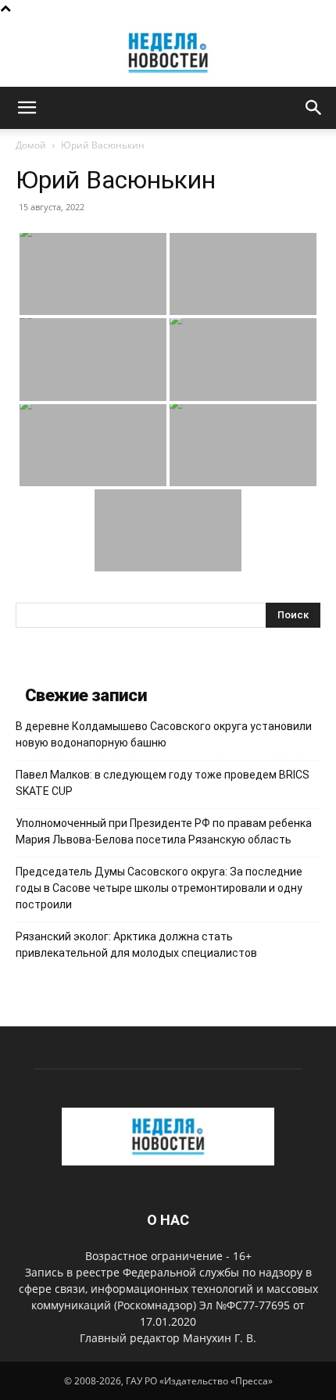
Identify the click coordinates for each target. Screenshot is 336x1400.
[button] (27, 108)
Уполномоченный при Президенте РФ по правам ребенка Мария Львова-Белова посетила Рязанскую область (164, 831)
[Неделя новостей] (168, 52)
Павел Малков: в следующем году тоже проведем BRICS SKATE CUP (162, 782)
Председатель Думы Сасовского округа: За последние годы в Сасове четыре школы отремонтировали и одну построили (159, 888)
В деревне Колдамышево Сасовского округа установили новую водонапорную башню (164, 734)
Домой (31, 145)
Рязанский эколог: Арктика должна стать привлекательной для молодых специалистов (136, 944)
